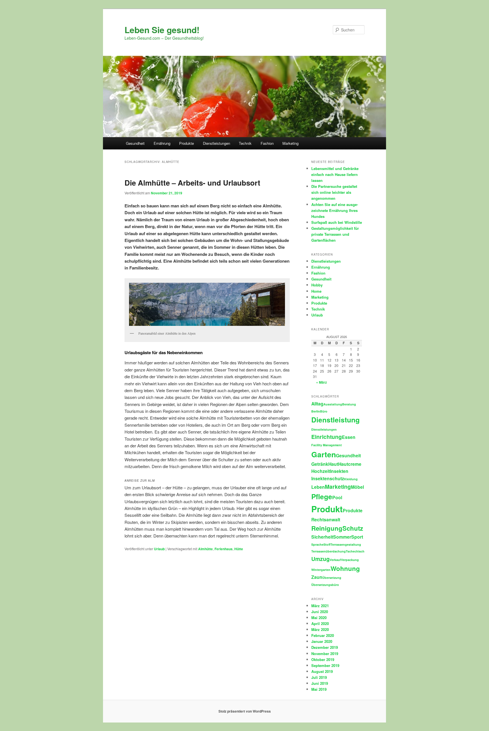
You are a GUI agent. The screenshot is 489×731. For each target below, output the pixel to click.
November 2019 (324, 653)
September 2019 (325, 665)
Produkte (186, 143)
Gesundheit (135, 143)
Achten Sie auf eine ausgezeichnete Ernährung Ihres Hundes (334, 210)
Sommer (342, 537)
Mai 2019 (319, 689)
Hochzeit (320, 471)
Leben (318, 487)
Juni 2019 (319, 683)
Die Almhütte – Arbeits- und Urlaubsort (192, 182)
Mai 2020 (319, 617)
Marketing (290, 143)
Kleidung (351, 479)
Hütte (238, 548)
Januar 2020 (321, 641)
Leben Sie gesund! (162, 30)
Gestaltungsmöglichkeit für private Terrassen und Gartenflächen (335, 234)
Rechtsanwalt (325, 519)
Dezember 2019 (324, 647)
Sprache (317, 544)
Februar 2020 (322, 635)
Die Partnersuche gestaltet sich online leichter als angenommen (334, 192)
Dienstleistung (335, 420)
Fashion (267, 143)
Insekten (339, 471)
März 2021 (320, 605)
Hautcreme (349, 464)
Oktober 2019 (322, 659)
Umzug (320, 559)
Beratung (349, 404)
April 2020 (320, 623)
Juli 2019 (319, 677)
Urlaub (159, 548)
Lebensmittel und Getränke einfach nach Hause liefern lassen (335, 174)
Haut (333, 464)
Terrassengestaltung (346, 544)
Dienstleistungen (216, 143)
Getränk (319, 464)
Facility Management (326, 445)
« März (321, 382)
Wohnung (345, 568)
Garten (323, 454)
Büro (323, 411)
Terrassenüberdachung (328, 551)
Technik (245, 143)
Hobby (317, 285)
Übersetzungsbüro (325, 585)
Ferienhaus (224, 548)
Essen (348, 437)
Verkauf (335, 560)
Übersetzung (331, 577)
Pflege (321, 496)
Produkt (327, 509)
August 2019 (322, 671)
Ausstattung (332, 404)
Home (316, 291)
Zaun (316, 577)
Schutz (352, 528)
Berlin (315, 411)
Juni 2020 (319, 611)
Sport (357, 537)
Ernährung (162, 143)
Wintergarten (321, 570)
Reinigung (326, 528)
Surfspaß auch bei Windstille (336, 222)
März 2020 (320, 629)
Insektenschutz (327, 478)
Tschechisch (355, 551)
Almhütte (205, 548)
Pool (337, 497)
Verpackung (350, 560)
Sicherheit (322, 537)
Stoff (327, 544)
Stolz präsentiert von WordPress (244, 711)
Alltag (317, 403)
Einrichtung (326, 437)
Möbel (357, 487)
